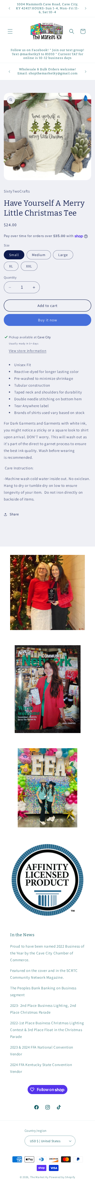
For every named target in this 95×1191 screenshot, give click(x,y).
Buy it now (47, 320)
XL (11, 266)
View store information (27, 350)
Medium (39, 255)
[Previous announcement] (9, 8)
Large (63, 255)
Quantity (10, 277)
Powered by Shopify (62, 1177)
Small (14, 255)
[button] (10, 31)
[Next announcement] (85, 8)
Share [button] (14, 514)
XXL (29, 266)
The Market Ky (39, 1177)
